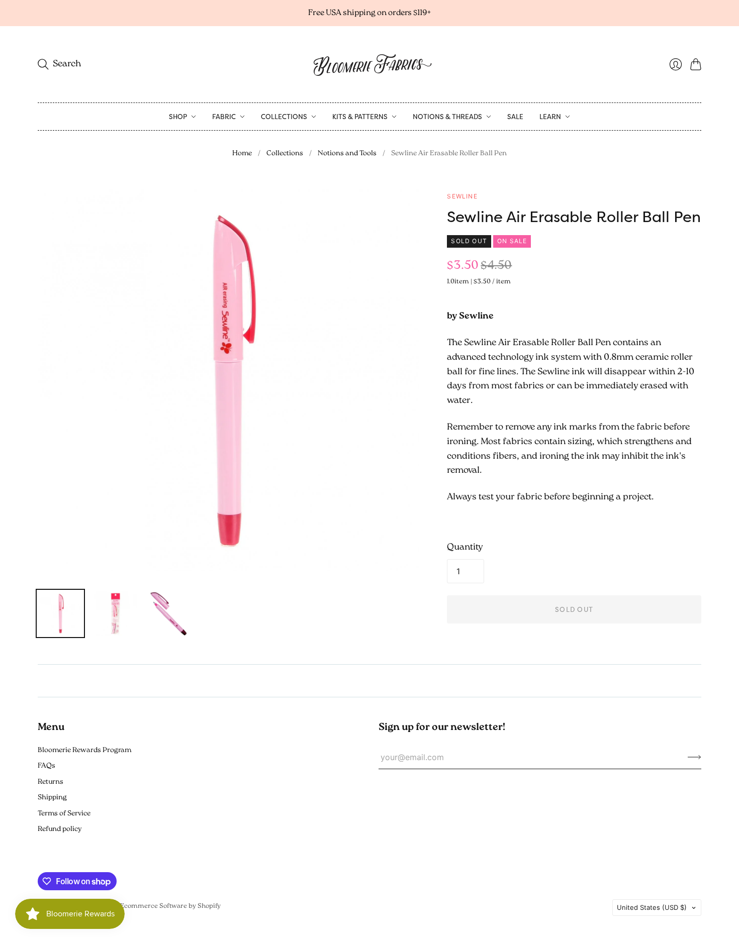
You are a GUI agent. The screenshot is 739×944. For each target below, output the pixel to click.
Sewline (462, 196)
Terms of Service (64, 813)
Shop (178, 116)
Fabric (224, 116)
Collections (284, 116)
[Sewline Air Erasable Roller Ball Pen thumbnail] (60, 613)
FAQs (46, 766)
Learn (550, 116)
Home (242, 153)
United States (652, 907)
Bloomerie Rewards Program (84, 750)
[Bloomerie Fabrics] (369, 64)
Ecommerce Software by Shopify (170, 906)
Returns (50, 782)
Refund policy (59, 829)
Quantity (465, 547)
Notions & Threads (447, 116)
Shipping (52, 797)
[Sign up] (694, 757)
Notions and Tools (347, 153)
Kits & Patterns (360, 116)
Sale (515, 116)
